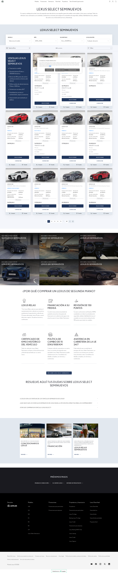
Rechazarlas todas (49, 69)
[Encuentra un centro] (110, 1)
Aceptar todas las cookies (60, 69)
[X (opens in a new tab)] (104, 564)
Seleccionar (45, 103)
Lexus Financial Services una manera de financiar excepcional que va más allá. (59, 442)
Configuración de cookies (72, 69)
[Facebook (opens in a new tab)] (95, 564)
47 (66, 221)
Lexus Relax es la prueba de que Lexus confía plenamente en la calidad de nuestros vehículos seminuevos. (84, 443)
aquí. (50, 66)
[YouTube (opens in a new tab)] (91, 564)
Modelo (10, 37)
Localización (90, 37)
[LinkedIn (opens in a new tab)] (109, 564)
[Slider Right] (84, 60)
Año (35, 37)
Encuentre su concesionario (30, 441)
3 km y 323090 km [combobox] (66, 41)
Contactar (72, 103)
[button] (5, 1)
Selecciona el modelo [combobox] (14, 41)
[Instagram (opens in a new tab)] (100, 564)
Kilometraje (63, 37)
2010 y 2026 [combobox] (38, 41)
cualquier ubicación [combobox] (92, 41)
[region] (59, 65)
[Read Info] (43, 88)
